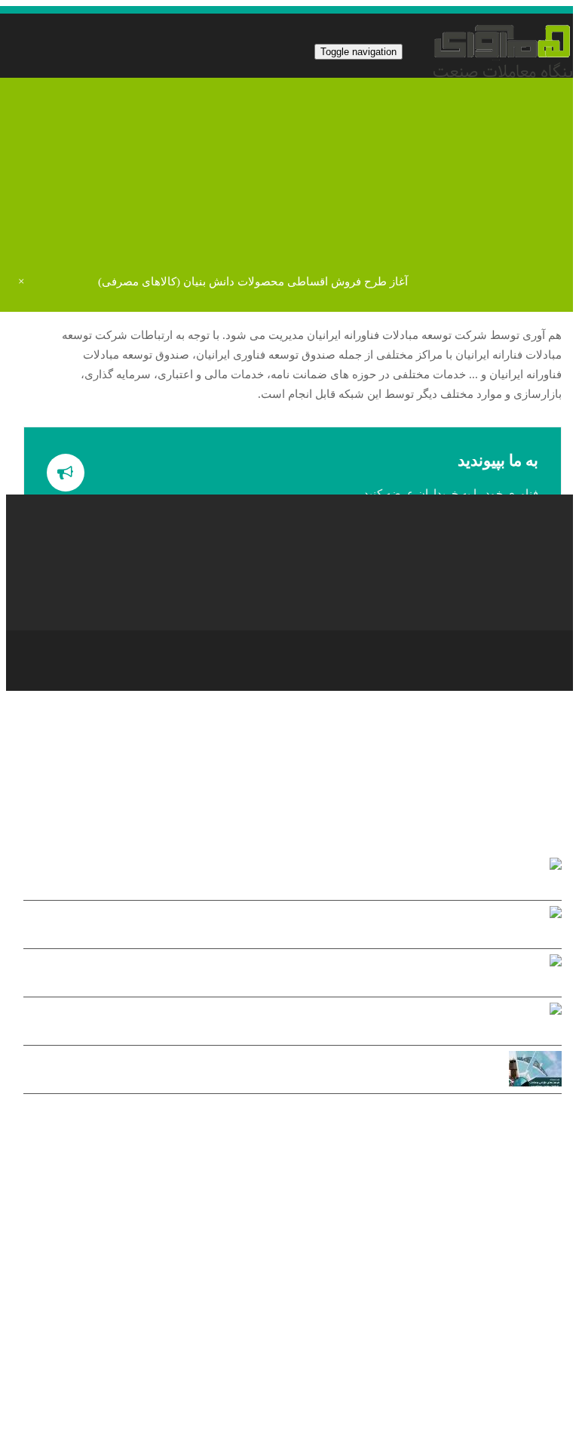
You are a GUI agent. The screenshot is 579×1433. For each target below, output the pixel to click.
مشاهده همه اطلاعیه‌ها (508, 1115)
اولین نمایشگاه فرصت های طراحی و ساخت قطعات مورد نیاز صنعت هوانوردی (264, 1072)
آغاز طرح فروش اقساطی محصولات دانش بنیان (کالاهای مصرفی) (253, 282)
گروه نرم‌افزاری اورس (377, 1402)
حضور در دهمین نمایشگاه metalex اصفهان (275, 1023)
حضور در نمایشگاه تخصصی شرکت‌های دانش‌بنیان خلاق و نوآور (275, 975)
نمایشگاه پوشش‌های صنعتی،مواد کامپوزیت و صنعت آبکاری (275, 927)
